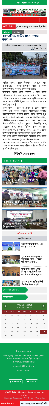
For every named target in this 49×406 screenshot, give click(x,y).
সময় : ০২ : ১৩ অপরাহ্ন (28, 5)
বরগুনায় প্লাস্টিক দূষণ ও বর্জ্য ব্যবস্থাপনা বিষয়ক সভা (22, 225)
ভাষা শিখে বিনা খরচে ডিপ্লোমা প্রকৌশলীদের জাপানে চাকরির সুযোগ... (32, 272)
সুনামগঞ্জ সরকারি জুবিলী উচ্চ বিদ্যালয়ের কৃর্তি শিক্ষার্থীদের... (32, 284)
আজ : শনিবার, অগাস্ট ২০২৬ (28, 2)
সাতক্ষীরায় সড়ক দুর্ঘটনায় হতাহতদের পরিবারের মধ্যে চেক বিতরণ (21, 203)
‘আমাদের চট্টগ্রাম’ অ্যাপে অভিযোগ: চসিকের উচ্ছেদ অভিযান (20, 181)
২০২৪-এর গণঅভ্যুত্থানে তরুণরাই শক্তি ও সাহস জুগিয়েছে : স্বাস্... (31, 259)
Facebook (16, 381)
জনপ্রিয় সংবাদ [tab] (24, 238)
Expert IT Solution (36, 398)
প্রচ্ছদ (8, 32)
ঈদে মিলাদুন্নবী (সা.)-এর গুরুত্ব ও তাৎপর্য (32, 245)
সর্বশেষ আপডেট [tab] (24, 233)
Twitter (32, 381)
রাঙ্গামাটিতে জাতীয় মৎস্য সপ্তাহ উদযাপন (20, 37)
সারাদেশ (19, 32)
